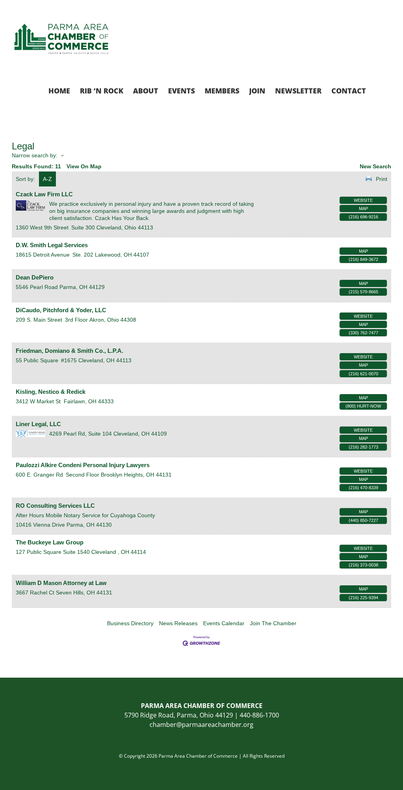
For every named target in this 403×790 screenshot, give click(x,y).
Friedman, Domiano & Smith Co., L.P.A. (69, 350)
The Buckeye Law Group (49, 542)
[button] (378, 89)
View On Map (84, 166)
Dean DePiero (35, 277)
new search (375, 166)
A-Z (47, 179)
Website (363, 200)
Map (363, 208)
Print (381, 179)
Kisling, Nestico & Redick (50, 391)
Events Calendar (223, 623)
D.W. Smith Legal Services (52, 245)
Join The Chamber (273, 623)
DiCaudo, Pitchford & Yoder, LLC (61, 310)
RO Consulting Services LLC (55, 505)
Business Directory (130, 623)
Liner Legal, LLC (38, 424)
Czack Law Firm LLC (44, 194)
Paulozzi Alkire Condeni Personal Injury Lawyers (83, 465)
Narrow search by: (34, 155)
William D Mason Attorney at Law (61, 582)
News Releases (178, 623)
